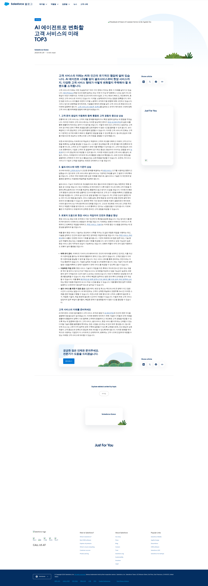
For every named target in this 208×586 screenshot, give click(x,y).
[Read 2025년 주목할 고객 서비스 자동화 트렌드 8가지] (158, 503)
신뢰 (89, 581)
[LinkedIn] (45, 540)
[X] (40, 540)
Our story (118, 537)
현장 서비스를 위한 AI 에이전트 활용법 (122, 483)
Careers (117, 547)
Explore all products (85, 543)
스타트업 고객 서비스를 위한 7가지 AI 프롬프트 (49, 515)
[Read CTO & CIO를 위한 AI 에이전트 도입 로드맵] (152, 129)
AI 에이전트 (109, 313)
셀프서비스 (107, 170)
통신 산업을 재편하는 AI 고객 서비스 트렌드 (122, 515)
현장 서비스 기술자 (94, 224)
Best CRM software (85, 540)
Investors (118, 560)
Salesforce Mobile (156, 537)
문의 (95, 581)
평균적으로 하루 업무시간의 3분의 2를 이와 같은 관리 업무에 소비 (106, 279)
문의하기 (68, 361)
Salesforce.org (119, 554)
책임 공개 (83, 581)
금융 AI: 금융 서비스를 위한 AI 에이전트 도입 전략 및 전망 (85, 484)
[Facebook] (35, 540)
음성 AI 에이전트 (114, 122)
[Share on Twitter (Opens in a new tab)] (150, 82)
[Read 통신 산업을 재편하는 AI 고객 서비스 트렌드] (122, 503)
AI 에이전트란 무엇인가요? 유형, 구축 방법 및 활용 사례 (157, 159)
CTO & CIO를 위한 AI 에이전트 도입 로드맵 (157, 137)
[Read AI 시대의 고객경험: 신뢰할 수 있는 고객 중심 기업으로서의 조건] (86, 503)
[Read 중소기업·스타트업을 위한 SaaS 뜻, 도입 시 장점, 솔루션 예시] (50, 471)
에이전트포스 (68, 93)
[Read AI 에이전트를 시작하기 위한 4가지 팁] (158, 471)
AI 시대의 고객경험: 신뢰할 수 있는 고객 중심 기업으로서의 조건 (85, 515)
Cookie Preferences (104, 581)
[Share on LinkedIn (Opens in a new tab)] (143, 82)
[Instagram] (51, 540)
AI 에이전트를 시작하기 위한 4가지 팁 (157, 483)
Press (116, 540)
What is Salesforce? (85, 537)
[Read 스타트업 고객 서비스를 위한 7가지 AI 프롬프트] (50, 503)
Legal (117, 564)
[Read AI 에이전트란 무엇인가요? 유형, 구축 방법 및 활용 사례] (152, 151)
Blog (116, 543)
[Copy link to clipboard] (162, 82)
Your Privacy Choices (123, 581)
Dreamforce (154, 543)
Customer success (85, 550)
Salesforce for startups (157, 554)
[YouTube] (56, 540)
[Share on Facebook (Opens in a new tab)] (156, 82)
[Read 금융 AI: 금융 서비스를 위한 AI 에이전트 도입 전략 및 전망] (86, 471)
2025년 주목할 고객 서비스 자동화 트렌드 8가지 (158, 515)
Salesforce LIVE (155, 550)
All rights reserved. (80, 574)
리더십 (38, 19)
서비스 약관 (66, 581)
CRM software (155, 547)
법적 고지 (57, 581)
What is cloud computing (87, 547)
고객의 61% (75, 170)
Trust (116, 550)
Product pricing (84, 554)
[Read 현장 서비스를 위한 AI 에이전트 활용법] (122, 471)
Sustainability (119, 557)
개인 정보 (75, 581)
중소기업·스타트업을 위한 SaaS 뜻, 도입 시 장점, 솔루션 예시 (49, 484)
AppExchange (155, 540)
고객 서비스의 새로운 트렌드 (89, 107)
